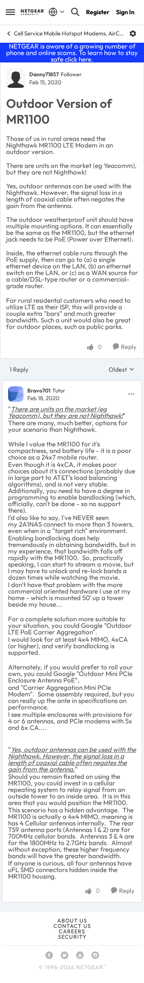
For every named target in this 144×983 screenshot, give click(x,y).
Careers (72, 931)
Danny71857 (44, 74)
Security (72, 936)
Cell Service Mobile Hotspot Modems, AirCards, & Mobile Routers (69, 33)
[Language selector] (56, 12)
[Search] (75, 12)
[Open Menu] (132, 33)
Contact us (72, 926)
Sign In (125, 12)
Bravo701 (38, 390)
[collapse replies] (72, 384)
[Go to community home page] (33, 12)
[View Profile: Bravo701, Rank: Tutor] (15, 394)
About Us (72, 920)
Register (97, 12)
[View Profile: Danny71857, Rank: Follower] (15, 78)
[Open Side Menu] (10, 12)
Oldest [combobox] (121, 369)
